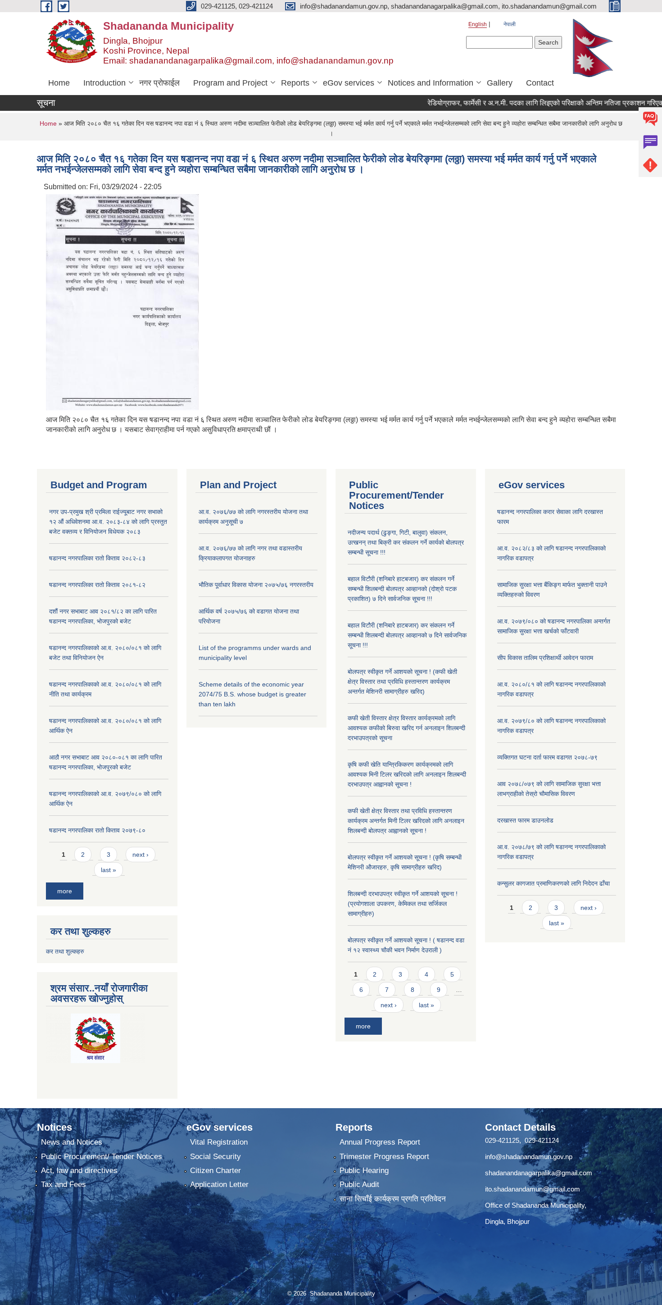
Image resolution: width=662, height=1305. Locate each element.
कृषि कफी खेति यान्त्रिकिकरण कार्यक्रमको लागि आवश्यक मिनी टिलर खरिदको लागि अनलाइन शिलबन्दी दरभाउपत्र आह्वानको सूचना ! (407, 774)
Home (59, 82)
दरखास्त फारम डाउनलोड (525, 820)
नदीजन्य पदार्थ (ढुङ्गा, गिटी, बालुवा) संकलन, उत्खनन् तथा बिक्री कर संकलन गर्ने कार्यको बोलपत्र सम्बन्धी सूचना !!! (406, 542)
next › (140, 854)
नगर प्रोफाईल (159, 82)
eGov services (348, 82)
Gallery (499, 82)
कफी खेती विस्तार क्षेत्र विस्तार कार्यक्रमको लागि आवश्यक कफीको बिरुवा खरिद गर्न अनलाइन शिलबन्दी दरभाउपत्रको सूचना (406, 727)
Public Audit (359, 1184)
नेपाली (509, 24)
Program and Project (230, 82)
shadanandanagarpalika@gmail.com (538, 1173)
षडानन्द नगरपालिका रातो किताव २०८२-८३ (97, 558)
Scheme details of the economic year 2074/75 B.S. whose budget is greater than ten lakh (252, 694)
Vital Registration (219, 1142)
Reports (295, 82)
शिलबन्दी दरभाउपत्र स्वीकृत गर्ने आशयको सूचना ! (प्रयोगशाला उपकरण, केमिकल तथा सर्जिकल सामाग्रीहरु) (403, 903)
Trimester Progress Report (384, 1156)
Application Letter (219, 1184)
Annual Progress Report (380, 1142)
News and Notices (71, 1142)
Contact (540, 82)
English (477, 24)
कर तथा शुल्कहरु (65, 951)
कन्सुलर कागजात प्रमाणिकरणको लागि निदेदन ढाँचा (553, 883)
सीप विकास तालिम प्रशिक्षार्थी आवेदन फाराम (546, 657)
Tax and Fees (63, 1184)
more (64, 891)
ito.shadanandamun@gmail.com (532, 1189)
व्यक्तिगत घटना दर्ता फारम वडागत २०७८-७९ (547, 757)
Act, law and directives (79, 1170)
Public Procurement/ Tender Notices (101, 1156)
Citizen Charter (215, 1170)
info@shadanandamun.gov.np (528, 1156)
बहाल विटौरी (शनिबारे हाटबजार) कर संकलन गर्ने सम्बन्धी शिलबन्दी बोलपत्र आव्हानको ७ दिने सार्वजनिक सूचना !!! (407, 635)
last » (108, 869)
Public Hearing (364, 1170)
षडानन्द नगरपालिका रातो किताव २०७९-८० (97, 830)
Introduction (104, 82)
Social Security (215, 1156)
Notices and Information (430, 82)
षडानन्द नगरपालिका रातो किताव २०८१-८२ (97, 584)
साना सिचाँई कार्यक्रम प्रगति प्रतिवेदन (393, 1199)
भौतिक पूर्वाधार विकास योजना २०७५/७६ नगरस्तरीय (256, 584)
